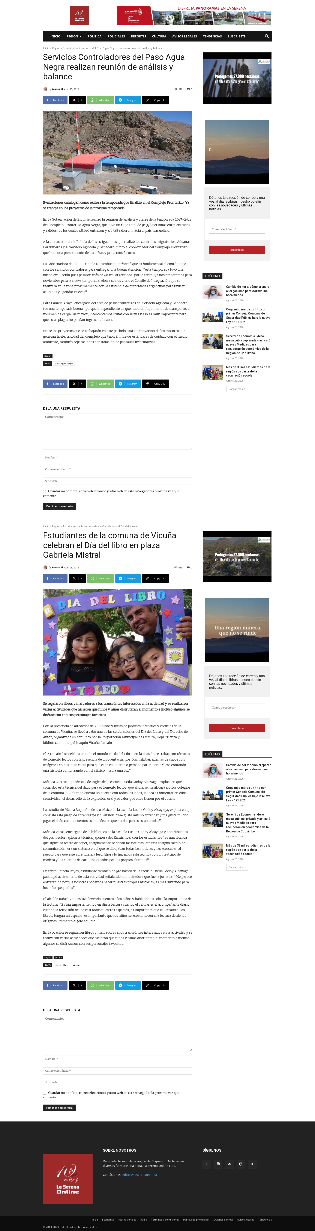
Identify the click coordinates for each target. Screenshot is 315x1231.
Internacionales (127, 1219)
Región (72, 36)
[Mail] (229, 1164)
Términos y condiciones (165, 1219)
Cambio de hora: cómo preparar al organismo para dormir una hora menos (248, 291)
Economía (108, 1219)
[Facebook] (206, 1164)
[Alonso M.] (46, 89)
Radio (143, 1219)
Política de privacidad (195, 1219)
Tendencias (212, 36)
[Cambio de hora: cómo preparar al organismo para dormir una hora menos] (212, 292)
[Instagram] (218, 1164)
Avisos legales (184, 36)
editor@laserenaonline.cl (140, 1175)
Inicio (55, 36)
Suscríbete (237, 36)
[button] (267, 37)
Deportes (138, 36)
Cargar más (236, 389)
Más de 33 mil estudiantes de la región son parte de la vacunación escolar (248, 371)
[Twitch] (241, 1164)
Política (95, 36)
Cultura (159, 36)
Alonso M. (57, 88)
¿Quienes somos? (223, 1219)
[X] (252, 1164)
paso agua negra (64, 363)
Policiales (116, 36)
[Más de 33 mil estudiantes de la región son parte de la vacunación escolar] (212, 372)
